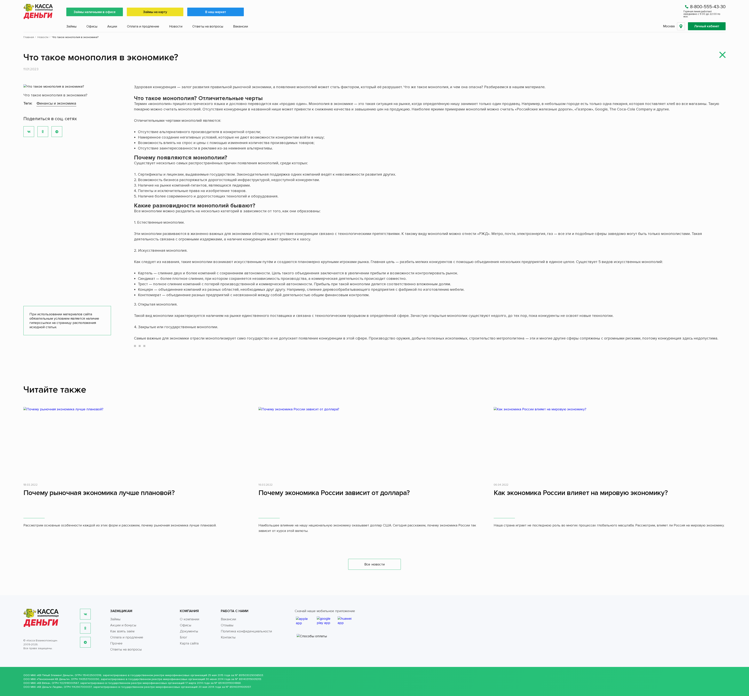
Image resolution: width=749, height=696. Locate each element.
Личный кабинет (706, 26)
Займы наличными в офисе (94, 12)
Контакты (228, 637)
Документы (189, 631)
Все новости (374, 564)
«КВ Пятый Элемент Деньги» (55, 675)
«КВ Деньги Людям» (49, 687)
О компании (189, 619)
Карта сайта (189, 643)
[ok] (85, 628)
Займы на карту (155, 12)
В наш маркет (215, 12)
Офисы (91, 26)
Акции (112, 26)
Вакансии (240, 26)
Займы (71, 26)
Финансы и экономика (56, 103)
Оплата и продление (143, 26)
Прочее (116, 643)
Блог (183, 637)
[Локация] (681, 26)
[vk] (85, 614)
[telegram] (85, 642)
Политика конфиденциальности (246, 631)
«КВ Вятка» (43, 683)
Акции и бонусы (123, 625)
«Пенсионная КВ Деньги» (53, 679)
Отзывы (227, 625)
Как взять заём (122, 631)
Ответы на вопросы (207, 26)
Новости (175, 26)
